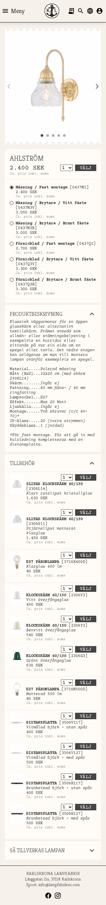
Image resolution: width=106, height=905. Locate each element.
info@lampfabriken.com (59, 884)
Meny (13, 11)
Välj (86, 168)
